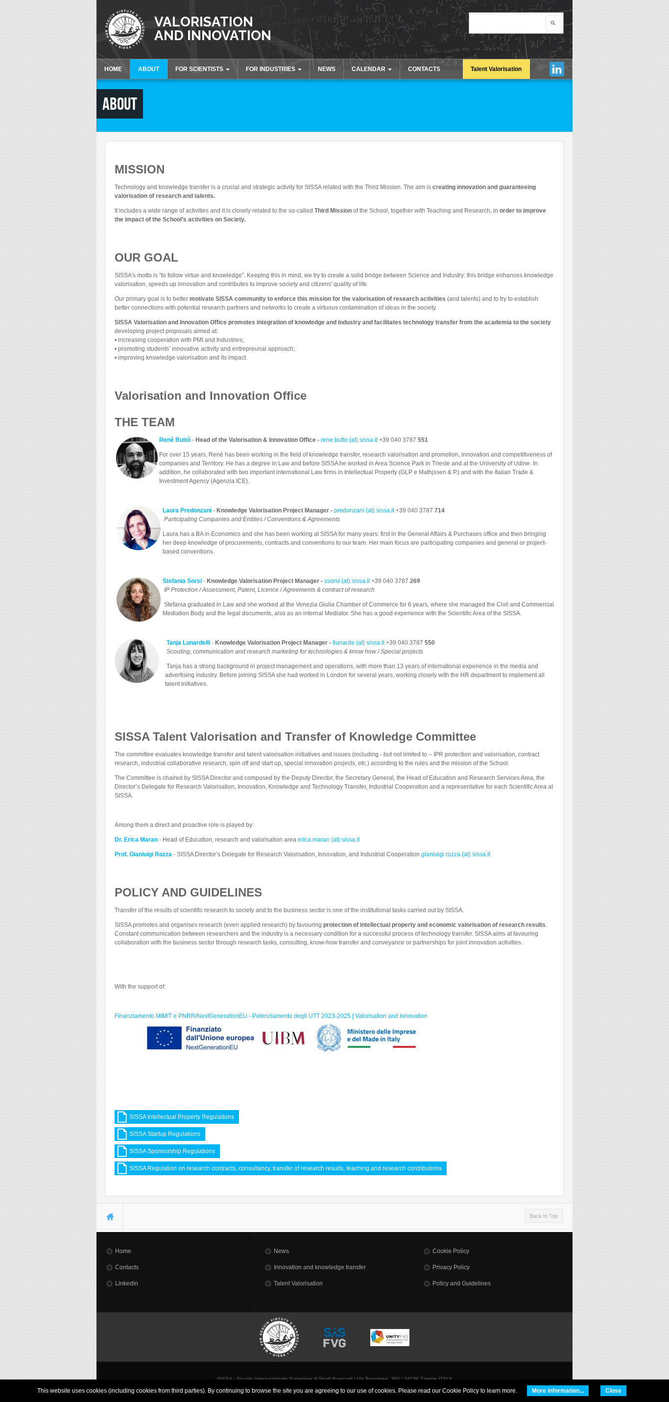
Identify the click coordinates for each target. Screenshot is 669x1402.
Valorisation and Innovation (212, 28)
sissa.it (386, 510)
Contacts (127, 1267)
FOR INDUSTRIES (271, 69)
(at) (370, 510)
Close (613, 1390)
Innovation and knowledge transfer (320, 1267)
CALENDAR (369, 69)
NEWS (326, 69)
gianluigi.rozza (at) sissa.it (456, 854)
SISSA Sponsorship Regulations (172, 1151)
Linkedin (557, 69)
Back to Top (543, 1216)
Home (123, 1251)
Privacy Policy (451, 1267)
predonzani (349, 510)
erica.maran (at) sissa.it (328, 839)
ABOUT (148, 69)
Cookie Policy (450, 1251)
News (281, 1251)
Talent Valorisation (496, 69)
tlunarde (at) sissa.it (358, 642)
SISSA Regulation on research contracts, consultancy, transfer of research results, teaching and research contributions (285, 1168)
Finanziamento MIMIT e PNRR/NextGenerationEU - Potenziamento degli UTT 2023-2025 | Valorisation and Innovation (271, 1016)
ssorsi (332, 581)
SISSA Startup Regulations (164, 1134)
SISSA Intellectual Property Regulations (181, 1116)
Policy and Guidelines (461, 1283)
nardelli (200, 642)
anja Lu (179, 642)
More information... (558, 1390)
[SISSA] (124, 29)
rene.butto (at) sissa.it (349, 439)
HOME (113, 69)
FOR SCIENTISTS (200, 69)
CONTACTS (424, 69)
